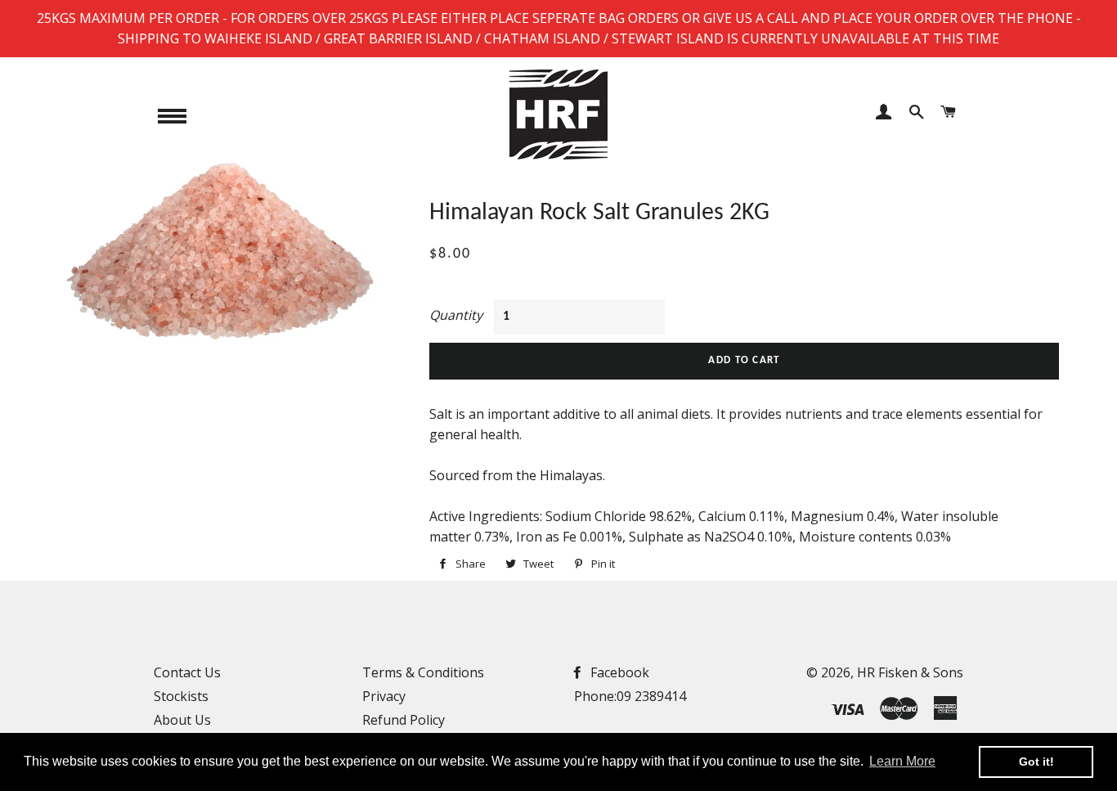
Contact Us (187, 672)
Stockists (181, 696)
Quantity (455, 315)
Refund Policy (403, 720)
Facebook (618, 672)
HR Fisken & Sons (910, 672)
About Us (182, 720)
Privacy (384, 696)
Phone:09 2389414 (630, 696)
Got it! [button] (1036, 761)
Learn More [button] (902, 761)
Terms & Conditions (423, 672)
